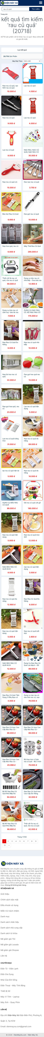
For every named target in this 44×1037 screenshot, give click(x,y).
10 (5, 845)
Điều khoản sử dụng (9, 905)
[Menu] (40, 2)
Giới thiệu (5, 894)
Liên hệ (4, 956)
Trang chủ (4, 14)
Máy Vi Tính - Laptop (10, 996)
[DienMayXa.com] (13, 3)
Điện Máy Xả (33, 1035)
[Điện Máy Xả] (12, 863)
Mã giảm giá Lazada (10, 944)
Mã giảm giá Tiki (8, 939)
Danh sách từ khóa (9, 933)
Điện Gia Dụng (7, 974)
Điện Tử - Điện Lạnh (9, 968)
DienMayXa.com (20, 1035)
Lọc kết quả (22, 50)
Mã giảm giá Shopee (10, 950)
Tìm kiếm (36, 9)
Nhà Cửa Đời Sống (9, 980)
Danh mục (5, 916)
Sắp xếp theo (17, 61)
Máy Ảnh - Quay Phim (10, 1002)
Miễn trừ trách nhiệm (10, 911)
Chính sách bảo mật (9, 899)
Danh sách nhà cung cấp (11, 927)
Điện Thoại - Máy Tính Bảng (13, 985)
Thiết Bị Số (5, 991)
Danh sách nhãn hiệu (10, 922)
